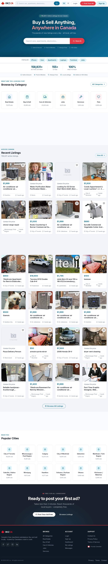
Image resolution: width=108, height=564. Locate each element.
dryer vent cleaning (92, 352)
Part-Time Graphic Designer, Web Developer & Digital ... (93, 388)
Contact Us (91, 536)
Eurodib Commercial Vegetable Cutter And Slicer (93, 226)
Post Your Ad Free (45, 514)
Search (78, 41)
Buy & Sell (46, 542)
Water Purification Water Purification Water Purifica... (40, 188)
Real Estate (47, 539)
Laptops (63, 60)
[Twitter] (8, 544)
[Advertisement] (54, 128)
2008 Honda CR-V (64, 352)
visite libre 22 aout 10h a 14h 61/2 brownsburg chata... (67, 280)
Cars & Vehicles (48, 545)
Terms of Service (94, 542)
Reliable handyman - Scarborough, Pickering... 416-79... (11, 388)
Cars (42, 60)
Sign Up (102, 3)
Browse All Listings (55, 406)
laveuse (87, 279)
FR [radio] (68, 3)
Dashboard (69, 542)
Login (75, 3)
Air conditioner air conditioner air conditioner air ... (10, 188)
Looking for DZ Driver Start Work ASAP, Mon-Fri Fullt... (66, 188)
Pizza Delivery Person (12, 352)
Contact (104, 560)
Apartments (52, 60)
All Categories (97, 84)
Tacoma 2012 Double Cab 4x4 (39, 280)
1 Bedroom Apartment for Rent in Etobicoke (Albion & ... (12, 280)
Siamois (6, 315)
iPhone (33, 60)
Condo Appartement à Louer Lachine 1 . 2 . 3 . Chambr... (93, 188)
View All (100, 155)
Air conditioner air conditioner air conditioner (91, 316)
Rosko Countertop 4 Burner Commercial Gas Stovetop (40, 226)
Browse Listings (66, 514)
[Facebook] (3, 544)
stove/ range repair (11, 225)
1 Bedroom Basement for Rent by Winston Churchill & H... (40, 388)
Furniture (73, 60)
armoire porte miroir (38, 352)
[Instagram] (12, 544)
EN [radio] (64, 3)
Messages (68, 548)
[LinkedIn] (17, 544)
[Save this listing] (23, 165)
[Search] (57, 3)
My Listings (69, 545)
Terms (97, 560)
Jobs (83, 60)
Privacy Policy (92, 539)
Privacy (91, 560)
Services (46, 551)
